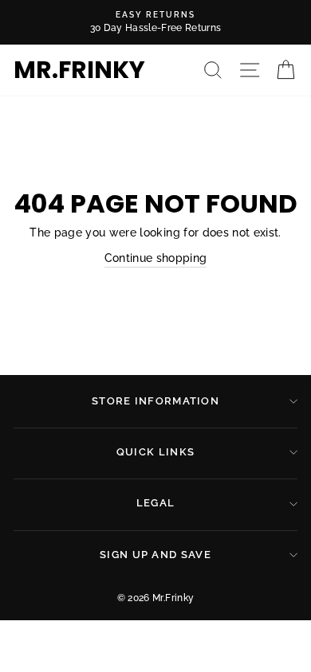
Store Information (155, 401)
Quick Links (155, 452)
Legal (155, 503)
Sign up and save (155, 555)
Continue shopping (155, 258)
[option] (155, 22)
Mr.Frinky (79, 70)
